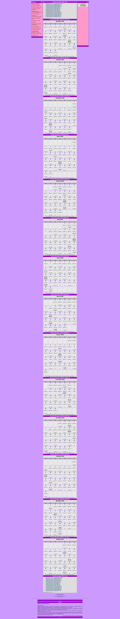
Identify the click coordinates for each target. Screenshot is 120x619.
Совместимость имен (36, 20)
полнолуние (83, 5)
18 (60, 37)
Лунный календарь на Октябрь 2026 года (53, 13)
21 (74, 37)
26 (64, 44)
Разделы (34, 2)
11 (60, 31)
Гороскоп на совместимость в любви (36, 16)
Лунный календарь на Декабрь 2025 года (53, 4)
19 (64, 37)
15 (45, 37)
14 (74, 31)
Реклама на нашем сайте (37, 33)
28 (74, 44)
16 (50, 37)
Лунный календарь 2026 (36, 7)
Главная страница (60, 594)
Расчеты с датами (35, 26)
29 (45, 50)
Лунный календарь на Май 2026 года (53, 9)
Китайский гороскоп (35, 29)
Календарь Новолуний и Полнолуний (36, 24)
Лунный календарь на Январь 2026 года (53, 5)
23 (50, 44)
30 (50, 50)
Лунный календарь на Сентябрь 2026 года (54, 12)
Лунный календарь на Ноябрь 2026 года (53, 14)
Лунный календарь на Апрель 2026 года (53, 8)
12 (64, 31)
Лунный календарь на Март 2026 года (53, 7)
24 (55, 44)
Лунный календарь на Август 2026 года (53, 11)
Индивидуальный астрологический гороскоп (37, 12)
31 (55, 50)
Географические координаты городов (36, 32)
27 (69, 44)
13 (69, 31)
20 (69, 37)
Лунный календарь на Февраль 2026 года (54, 6)
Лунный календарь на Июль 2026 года (53, 10)
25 (60, 44)
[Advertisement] (83, 26)
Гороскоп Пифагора (35, 13)
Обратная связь (35, 35)
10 (55, 31)
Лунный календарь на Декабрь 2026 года (53, 15)
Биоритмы (34, 22)
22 (45, 44)
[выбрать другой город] (58, 3)
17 (55, 37)
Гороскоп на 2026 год (36, 5)
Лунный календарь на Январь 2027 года (53, 16)
